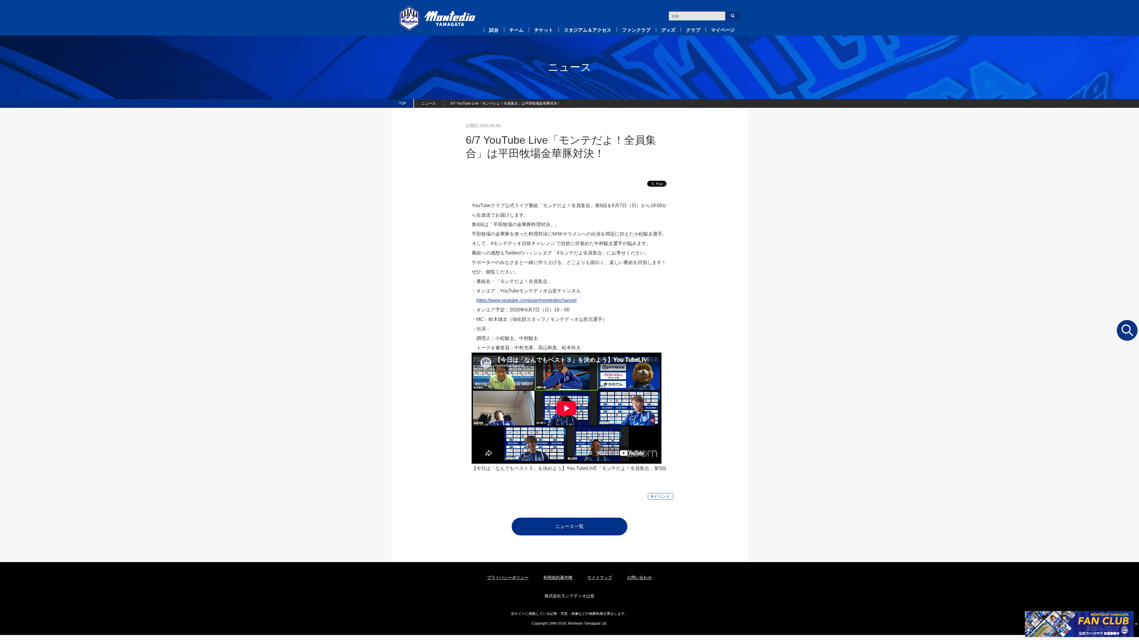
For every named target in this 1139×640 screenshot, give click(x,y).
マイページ (723, 30)
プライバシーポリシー (508, 577)
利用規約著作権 (557, 577)
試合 (494, 30)
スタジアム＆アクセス (587, 30)
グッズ (668, 30)
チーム (516, 30)
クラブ (693, 30)
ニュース (428, 103)
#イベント (660, 496)
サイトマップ (599, 577)
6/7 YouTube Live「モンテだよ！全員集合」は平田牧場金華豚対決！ (506, 103)
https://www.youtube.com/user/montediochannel (526, 300)
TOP (402, 103)
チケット (543, 30)
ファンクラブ (636, 30)
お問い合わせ (639, 577)
